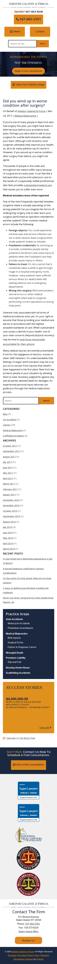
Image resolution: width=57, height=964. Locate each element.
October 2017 (10, 445)
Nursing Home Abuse (18, 667)
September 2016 (11, 516)
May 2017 (8, 472)
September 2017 (11, 451)
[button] (14, 32)
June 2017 (8, 467)
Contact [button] (40, 31)
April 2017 (8, 478)
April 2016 (8, 543)
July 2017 (7, 462)
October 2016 (10, 510)
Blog (5, 414)
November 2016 (11, 505)
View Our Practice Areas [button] (30, 84)
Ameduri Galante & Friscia (31, 111)
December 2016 (11, 500)
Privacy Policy (33, 955)
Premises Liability (15, 658)
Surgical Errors (15, 642)
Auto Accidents (14, 619)
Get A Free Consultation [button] (30, 764)
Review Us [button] (28, 940)
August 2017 (9, 456)
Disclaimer (12, 955)
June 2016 (8, 532)
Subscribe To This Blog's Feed (21, 738)
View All (44, 727)
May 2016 (8, 537)
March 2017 (9, 483)
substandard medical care (38, 185)
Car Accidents (10, 419)
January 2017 (9, 494)
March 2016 (9, 548)
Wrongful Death (14, 653)
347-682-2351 (30, 19)
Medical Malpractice (25, 115)
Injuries (6, 424)
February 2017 (10, 489)
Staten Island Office (28, 931)
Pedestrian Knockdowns (20, 628)
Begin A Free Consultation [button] (28, 70)
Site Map (22, 955)
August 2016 (9, 521)
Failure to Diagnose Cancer (22, 647)
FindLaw (39, 959)
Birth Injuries (14, 638)
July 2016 (7, 527)
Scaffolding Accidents (13, 435)
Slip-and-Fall (14, 662)
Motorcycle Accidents (19, 623)
